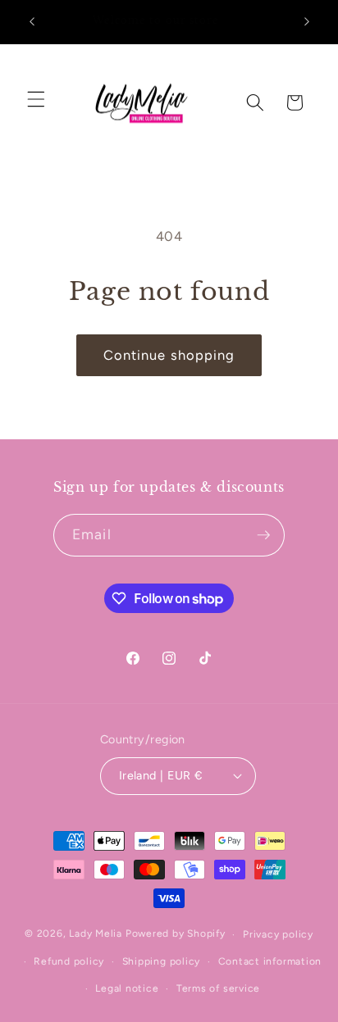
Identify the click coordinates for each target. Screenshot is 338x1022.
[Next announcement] (307, 22)
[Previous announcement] (32, 22)
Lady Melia (95, 934)
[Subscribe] (263, 535)
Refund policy (69, 961)
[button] (36, 98)
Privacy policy (278, 934)
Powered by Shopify (176, 934)
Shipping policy (161, 961)
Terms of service (218, 988)
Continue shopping (169, 355)
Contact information (270, 961)
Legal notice (126, 988)
